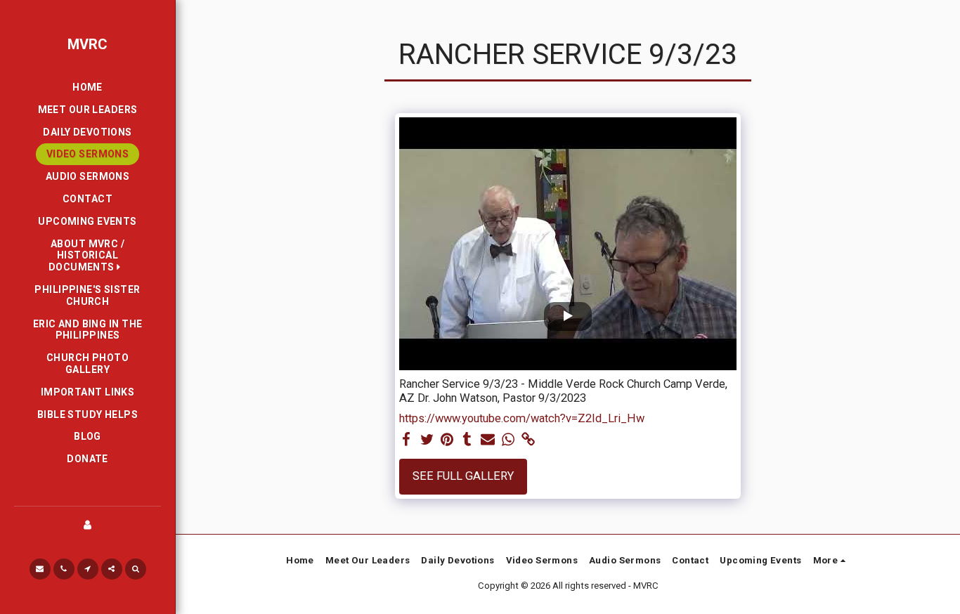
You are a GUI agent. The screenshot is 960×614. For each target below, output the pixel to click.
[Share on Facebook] (406, 440)
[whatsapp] (507, 440)
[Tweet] (427, 440)
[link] (528, 440)
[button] (87, 255)
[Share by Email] (488, 440)
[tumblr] (467, 440)
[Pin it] (447, 440)
